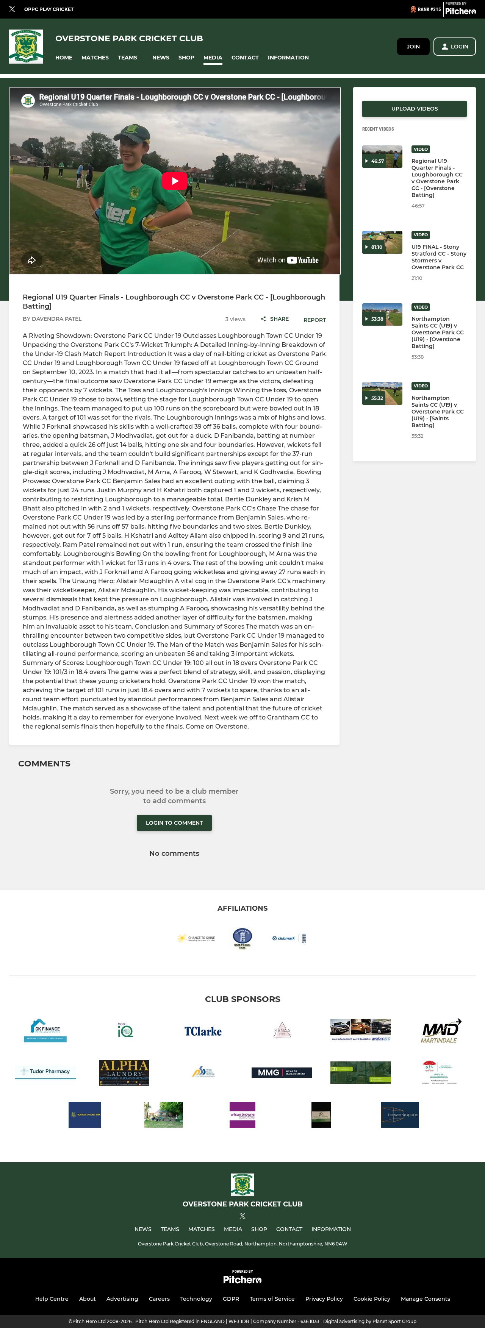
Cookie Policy (372, 1298)
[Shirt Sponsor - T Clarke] (203, 1032)
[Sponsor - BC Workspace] (400, 1116)
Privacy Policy (324, 1298)
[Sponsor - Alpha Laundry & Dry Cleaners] (124, 1074)
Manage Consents (425, 1298)
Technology (196, 1298)
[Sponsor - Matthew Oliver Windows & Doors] (360, 1074)
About (87, 1298)
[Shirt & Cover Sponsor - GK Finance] (45, 1032)
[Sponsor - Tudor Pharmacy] (45, 1074)
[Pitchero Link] (461, 12)
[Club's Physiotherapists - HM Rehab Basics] (439, 1074)
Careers (159, 1298)
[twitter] (12, 9)
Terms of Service (272, 1298)
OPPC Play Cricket (49, 9)
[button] (64, 57)
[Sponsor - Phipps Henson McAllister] (203, 1074)
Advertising (122, 1298)
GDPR (231, 1298)
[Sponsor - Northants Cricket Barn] (85, 1116)
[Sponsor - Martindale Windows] (439, 1032)
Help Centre (52, 1298)
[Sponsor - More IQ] (124, 1032)
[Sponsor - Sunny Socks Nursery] (163, 1116)
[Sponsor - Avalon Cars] (360, 1032)
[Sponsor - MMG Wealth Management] (282, 1074)
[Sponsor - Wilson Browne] (242, 1116)
